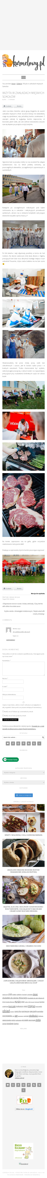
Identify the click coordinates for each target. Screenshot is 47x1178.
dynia (4, 1002)
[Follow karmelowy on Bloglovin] (24, 1110)
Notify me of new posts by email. (15, 716)
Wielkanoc (40, 1016)
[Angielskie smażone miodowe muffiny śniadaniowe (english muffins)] (23, 866)
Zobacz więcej (19, 1078)
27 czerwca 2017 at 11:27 (21, 632)
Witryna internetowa (9, 694)
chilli (10, 994)
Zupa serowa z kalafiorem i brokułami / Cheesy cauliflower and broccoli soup (23, 982)
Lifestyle (11, 597)
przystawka (7, 1015)
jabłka (26, 1002)
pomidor (40, 1011)
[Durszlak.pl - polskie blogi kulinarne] (23, 1164)
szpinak (26, 1016)
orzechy (12, 1011)
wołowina (19, 1020)
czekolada (29, 994)
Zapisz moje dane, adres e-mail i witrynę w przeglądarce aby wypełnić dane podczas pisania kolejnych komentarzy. (22, 706)
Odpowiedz (10, 640)
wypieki (25, 1020)
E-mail (5, 686)
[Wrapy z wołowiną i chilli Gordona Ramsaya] (23, 832)
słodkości (33, 1015)
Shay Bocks (33, 1172)
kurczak (12, 1006)
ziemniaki (32, 1020)
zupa (4, 1023)
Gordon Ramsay (10, 1002)
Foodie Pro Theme (21, 1172)
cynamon (24, 994)
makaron (19, 1006)
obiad (6, 1011)
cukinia (19, 994)
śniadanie (10, 1023)
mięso (31, 1006)
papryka (18, 1011)
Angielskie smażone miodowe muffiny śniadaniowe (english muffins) (23, 871)
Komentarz (6, 661)
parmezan (25, 1011)
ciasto (14, 994)
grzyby (18, 1001)
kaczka (32, 1002)
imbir (23, 1002)
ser (16, 1015)
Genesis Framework (16, 1175)
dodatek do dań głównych (36, 998)
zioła (38, 1020)
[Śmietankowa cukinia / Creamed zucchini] (23, 942)
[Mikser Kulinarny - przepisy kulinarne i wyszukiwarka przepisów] (23, 1159)
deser (35, 994)
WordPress (36, 1175)
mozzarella (39, 1006)
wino (13, 1020)
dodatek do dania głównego (15, 997)
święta (16, 1023)
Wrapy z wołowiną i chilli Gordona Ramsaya (23, 835)
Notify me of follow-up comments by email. (18, 712)
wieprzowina (6, 1020)
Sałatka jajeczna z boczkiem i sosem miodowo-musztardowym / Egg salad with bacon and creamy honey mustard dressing (23, 909)
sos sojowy (20, 1016)
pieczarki (33, 1011)
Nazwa (5, 678)
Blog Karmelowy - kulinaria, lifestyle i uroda (23, 61)
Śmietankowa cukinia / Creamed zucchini (23, 946)
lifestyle (12, 599)
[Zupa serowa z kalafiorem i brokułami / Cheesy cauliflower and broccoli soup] (23, 977)
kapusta (37, 1002)
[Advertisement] (23, 24)
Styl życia (17, 597)
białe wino (5, 994)
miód (26, 1006)
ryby (13, 1016)
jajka (29, 1002)
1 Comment (11, 99)
